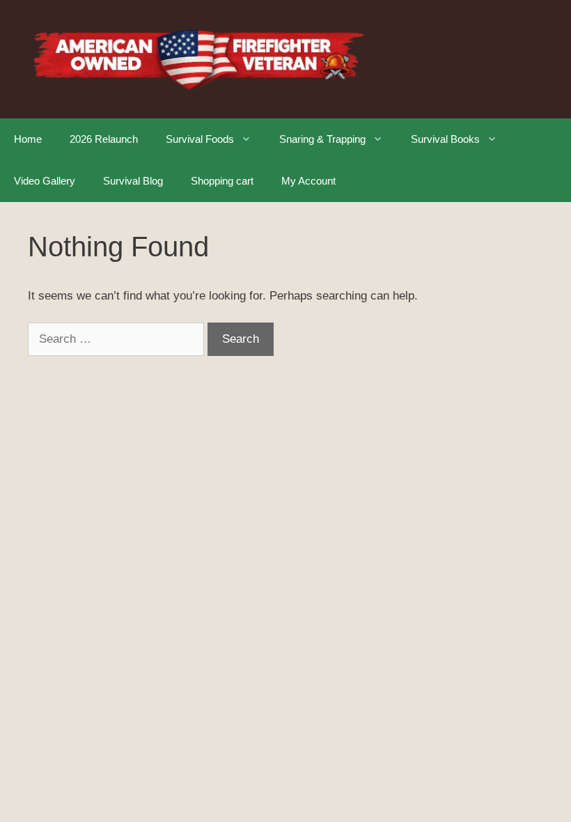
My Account (308, 181)
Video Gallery (44, 181)
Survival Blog (133, 181)
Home (28, 139)
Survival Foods (200, 139)
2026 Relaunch (104, 139)
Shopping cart (222, 181)
